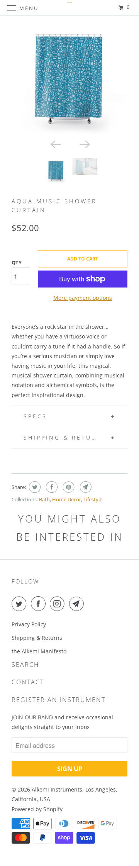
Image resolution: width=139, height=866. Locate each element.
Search (25, 664)
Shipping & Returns (38, 637)
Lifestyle (92, 499)
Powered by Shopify (37, 809)
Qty (17, 262)
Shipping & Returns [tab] (65, 437)
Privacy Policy (29, 624)
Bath (44, 499)
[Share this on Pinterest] (68, 487)
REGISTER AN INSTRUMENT (58, 699)
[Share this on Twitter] (34, 487)
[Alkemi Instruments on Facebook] (40, 603)
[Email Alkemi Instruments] (78, 603)
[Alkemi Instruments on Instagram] (59, 603)
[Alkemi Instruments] (69, 7)
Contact (28, 682)
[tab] (69, 460)
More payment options (82, 297)
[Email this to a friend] (85, 487)
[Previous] (54, 143)
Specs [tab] (35, 416)
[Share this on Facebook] (51, 487)
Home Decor (66, 499)
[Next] (84, 143)
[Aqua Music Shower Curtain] (69, 79)
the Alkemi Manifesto (39, 651)
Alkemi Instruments (57, 789)
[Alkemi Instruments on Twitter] (20, 603)
